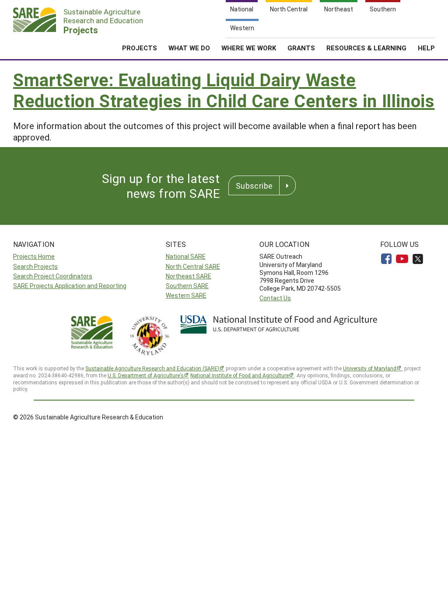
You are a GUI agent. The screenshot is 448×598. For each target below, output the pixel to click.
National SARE (186, 256)
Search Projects (35, 266)
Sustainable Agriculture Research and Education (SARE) (152, 368)
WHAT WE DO (189, 47)
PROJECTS (139, 47)
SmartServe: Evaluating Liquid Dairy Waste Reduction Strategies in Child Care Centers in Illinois (223, 90)
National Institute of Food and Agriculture (239, 375)
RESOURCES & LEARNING (366, 47)
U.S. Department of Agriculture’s (146, 375)
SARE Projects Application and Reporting (69, 285)
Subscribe (254, 185)
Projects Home (34, 256)
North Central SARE (193, 266)
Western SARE (186, 295)
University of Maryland (369, 368)
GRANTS (301, 47)
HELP (426, 47)
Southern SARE (187, 285)
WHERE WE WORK (248, 47)
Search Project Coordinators (52, 276)
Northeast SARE (188, 276)
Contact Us (275, 298)
